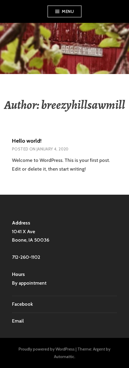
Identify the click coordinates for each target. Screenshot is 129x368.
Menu (68, 11)
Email (18, 321)
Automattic (64, 356)
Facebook (22, 304)
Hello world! (27, 141)
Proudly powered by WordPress (47, 349)
